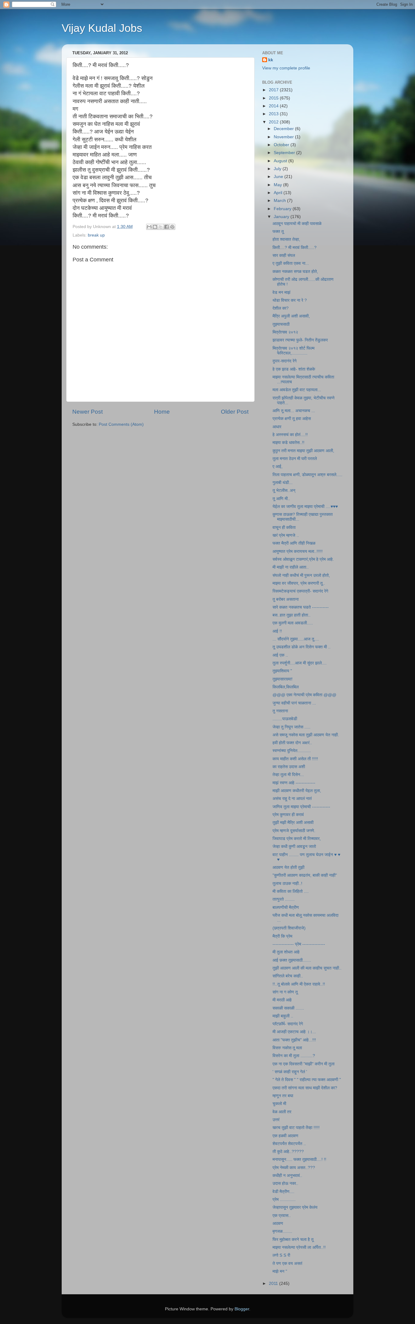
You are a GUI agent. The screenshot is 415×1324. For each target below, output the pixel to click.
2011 (274, 1283)
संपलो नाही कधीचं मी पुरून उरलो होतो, (301, 575)
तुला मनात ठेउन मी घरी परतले (295, 458)
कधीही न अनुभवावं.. (287, 1175)
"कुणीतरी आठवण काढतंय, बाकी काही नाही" (305, 875)
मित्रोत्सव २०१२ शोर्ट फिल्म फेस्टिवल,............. (293, 350)
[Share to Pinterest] (172, 227)
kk (270, 60)
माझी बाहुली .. (283, 1016)
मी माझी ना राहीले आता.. (291, 567)
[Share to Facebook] (166, 227)
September (285, 152)
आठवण (278, 1223)
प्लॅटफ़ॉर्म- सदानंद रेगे (288, 1024)
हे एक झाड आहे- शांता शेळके (294, 369)
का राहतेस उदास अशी (289, 766)
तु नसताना (280, 711)
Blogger (242, 1309)
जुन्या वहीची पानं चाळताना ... (294, 703)
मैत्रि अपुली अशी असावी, (291, 316)
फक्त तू (278, 231)
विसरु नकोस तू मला (287, 1048)
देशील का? (281, 308)
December (284, 128)
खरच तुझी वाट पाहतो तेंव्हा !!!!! (296, 1127)
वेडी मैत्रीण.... (283, 1191)
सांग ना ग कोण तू (285, 992)
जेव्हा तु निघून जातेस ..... (291, 727)
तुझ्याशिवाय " (282, 671)
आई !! (277, 631)
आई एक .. (280, 655)
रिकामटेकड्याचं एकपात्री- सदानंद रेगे (300, 591)
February (283, 209)
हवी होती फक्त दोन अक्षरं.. (292, 743)
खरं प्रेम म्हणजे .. (286, 535)
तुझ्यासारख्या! (283, 679)
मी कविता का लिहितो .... (291, 891)
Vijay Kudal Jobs (102, 28)
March (280, 200)
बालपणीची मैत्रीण (286, 907)
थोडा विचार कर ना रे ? (290, 300)
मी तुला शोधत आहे (286, 952)
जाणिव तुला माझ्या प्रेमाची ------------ (301, 807)
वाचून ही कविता (284, 527)
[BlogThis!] (155, 227)
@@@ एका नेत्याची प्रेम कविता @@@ (304, 695)
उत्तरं (276, 1119)
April (278, 192)
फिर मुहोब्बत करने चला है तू (293, 1239)
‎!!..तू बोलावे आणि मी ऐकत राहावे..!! (299, 984)
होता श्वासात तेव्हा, (286, 239)
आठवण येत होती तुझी (288, 867)
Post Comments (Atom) (121, 424)
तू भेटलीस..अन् (284, 490)
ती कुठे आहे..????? (288, 1151)
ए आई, (278, 466)
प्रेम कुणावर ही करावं (288, 814)
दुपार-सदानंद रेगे (285, 361)
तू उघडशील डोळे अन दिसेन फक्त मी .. (302, 647)
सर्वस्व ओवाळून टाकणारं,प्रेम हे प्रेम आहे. (303, 559)
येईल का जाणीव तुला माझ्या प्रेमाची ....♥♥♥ (305, 506)
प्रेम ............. (284, 1199)
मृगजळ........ (282, 1231)
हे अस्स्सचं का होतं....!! (290, 434)
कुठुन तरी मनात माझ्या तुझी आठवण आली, (303, 451)
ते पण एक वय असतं (287, 1263)
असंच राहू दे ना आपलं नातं (292, 798)
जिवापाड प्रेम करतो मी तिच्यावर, (297, 838)
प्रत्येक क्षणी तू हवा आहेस (292, 418)
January (282, 216)
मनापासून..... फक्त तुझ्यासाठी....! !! (299, 1159)
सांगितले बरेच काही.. (288, 976)
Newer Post (87, 411)
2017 (274, 90)
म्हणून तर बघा (283, 1096)
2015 (274, 98)
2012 (274, 122)
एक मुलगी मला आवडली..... (293, 623)
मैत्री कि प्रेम (282, 936)
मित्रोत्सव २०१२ (285, 332)
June (279, 176)
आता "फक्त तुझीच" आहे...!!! (294, 1040)
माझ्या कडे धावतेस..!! (288, 442)
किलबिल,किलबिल (286, 687)
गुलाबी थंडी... (283, 482)
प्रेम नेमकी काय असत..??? (294, 1167)
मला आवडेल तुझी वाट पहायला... (297, 390)
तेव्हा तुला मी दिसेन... (288, 774)
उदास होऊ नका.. (285, 1183)
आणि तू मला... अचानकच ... (294, 410)
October (282, 145)
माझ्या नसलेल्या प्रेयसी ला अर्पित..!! (299, 1247)
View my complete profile (286, 68)
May (278, 185)
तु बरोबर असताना (286, 599)
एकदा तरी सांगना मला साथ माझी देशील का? (305, 1088)
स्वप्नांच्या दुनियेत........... (292, 750)
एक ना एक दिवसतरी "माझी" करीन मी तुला (303, 1064)
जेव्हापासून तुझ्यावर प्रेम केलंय (295, 1207)
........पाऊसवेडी (285, 719)
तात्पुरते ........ (284, 899)
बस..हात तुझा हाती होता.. (291, 615)
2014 (274, 106)
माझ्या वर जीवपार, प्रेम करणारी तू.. (299, 583)
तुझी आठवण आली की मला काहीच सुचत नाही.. (307, 968)
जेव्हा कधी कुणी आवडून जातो (294, 846)
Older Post (235, 411)
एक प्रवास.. (282, 1215)
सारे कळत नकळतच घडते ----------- (301, 607)
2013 (274, 114)
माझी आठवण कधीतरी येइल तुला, (297, 790)
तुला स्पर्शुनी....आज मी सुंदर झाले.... (300, 663)
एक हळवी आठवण (285, 1136)
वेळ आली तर (282, 1112)
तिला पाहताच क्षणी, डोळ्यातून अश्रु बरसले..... (307, 474)
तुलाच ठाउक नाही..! (287, 883)
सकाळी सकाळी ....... (288, 1008)
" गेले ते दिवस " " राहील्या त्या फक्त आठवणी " (307, 1079)
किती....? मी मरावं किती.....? (295, 247)
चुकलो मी (279, 1103)
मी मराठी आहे (282, 1000)
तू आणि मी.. (281, 498)
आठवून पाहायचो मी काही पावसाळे (297, 223)
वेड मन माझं (281, 292)
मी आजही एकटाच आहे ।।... (294, 1032)
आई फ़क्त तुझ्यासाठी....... (292, 960)
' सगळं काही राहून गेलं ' (290, 1072)
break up (96, 235)
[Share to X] (161, 227)
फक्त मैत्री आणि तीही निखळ (294, 543)
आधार (277, 427)
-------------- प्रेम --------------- (299, 944)
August (281, 161)
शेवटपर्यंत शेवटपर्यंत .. (289, 1143)
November (284, 137)
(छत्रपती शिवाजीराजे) (289, 928)
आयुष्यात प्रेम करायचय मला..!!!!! (298, 551)
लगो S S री (281, 1255)
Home (162, 411)
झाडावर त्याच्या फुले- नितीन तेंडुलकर (300, 340)
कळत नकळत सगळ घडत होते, (295, 271)
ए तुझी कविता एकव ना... (291, 263)
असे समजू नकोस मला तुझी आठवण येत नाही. (306, 735)
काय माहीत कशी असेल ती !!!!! (295, 759)
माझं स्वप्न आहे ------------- (294, 783)
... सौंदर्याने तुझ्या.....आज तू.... (296, 639)
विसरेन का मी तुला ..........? (294, 1055)
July (278, 168)
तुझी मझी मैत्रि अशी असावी (293, 822)
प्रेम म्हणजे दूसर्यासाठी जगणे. (294, 830)
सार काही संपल (284, 255)
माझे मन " (280, 1271)
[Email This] (149, 227)
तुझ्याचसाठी (281, 324)
